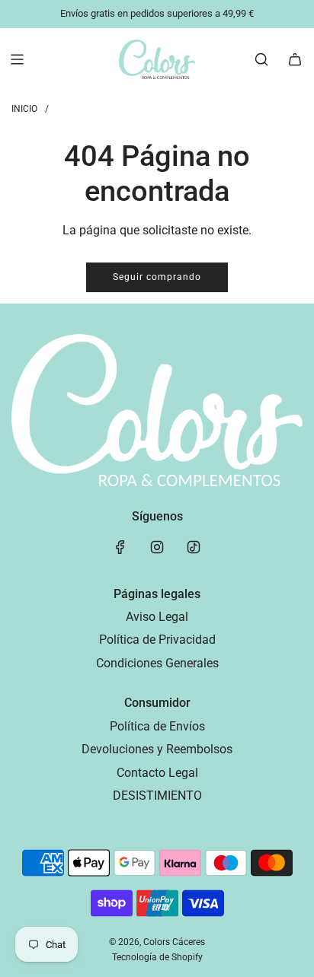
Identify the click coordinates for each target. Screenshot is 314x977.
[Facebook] (120, 547)
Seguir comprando (157, 277)
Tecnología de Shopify (157, 957)
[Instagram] (157, 547)
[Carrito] (295, 59)
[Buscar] (261, 59)
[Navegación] (17, 59)
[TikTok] (193, 547)
